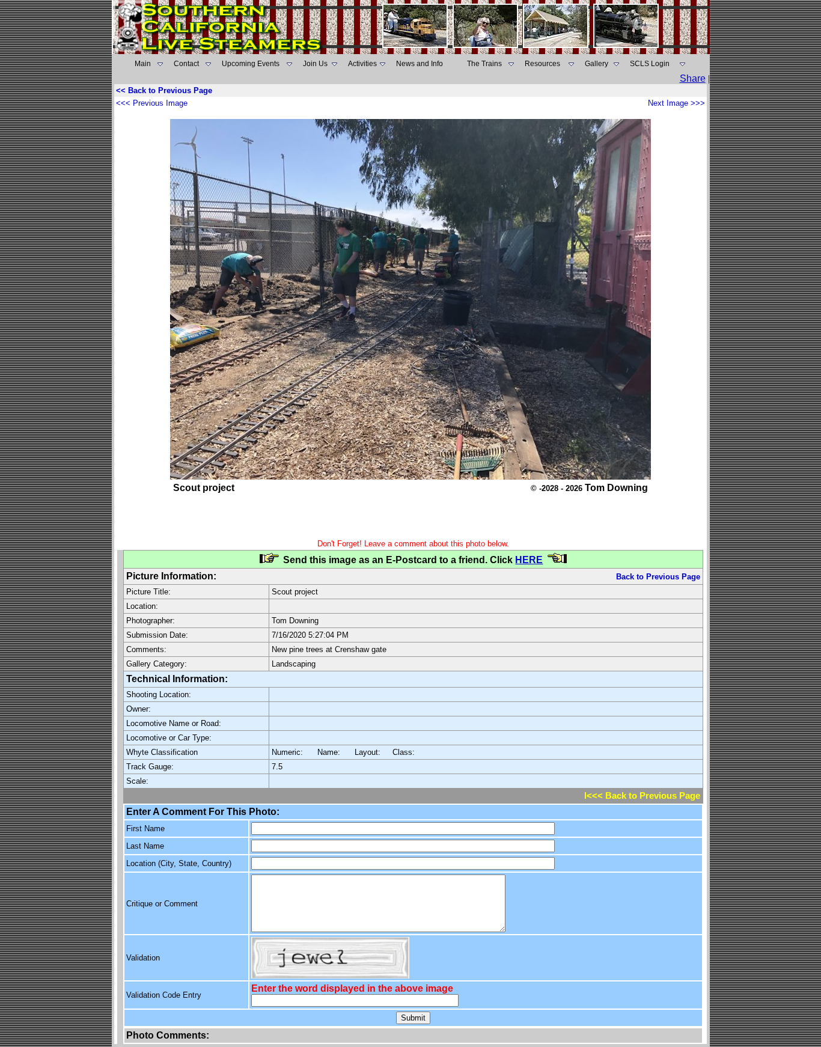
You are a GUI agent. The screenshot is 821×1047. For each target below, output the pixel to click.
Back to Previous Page (658, 576)
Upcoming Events (250, 64)
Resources (542, 64)
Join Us (315, 64)
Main (143, 64)
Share (693, 78)
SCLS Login (650, 64)
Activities (362, 64)
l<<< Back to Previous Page (642, 796)
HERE (529, 560)
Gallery (596, 64)
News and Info (419, 64)
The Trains (484, 64)
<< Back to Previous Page (164, 90)
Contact (186, 64)
